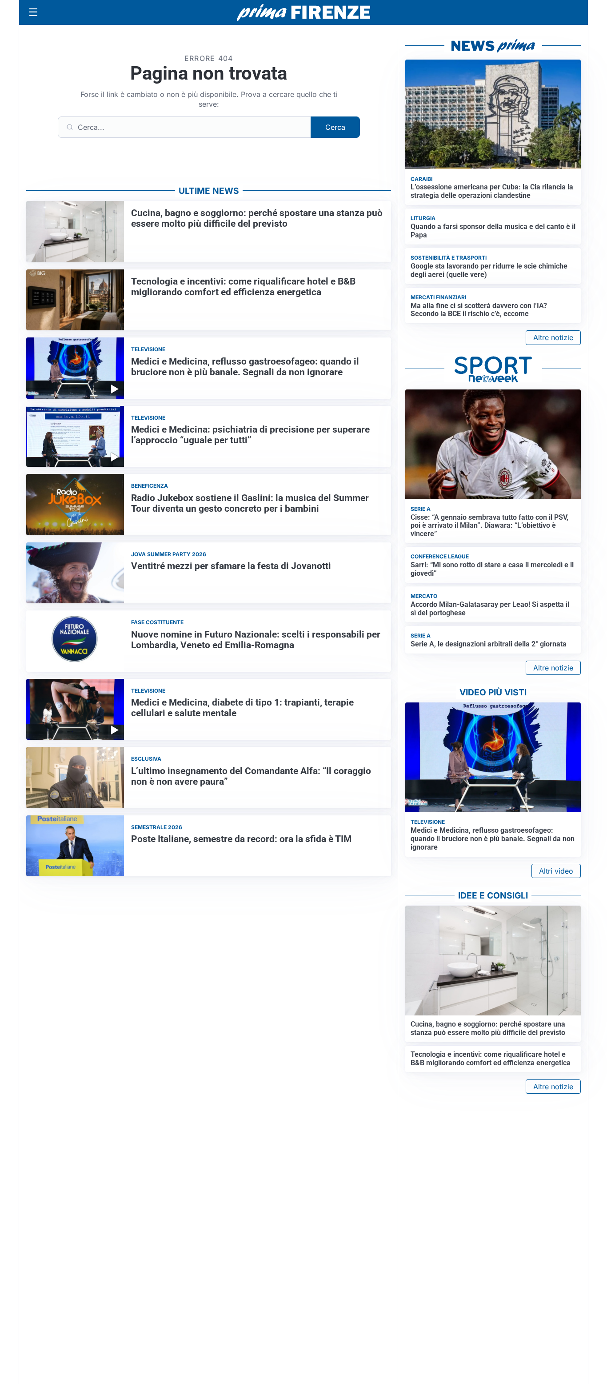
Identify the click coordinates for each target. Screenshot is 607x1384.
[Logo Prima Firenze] (303, 12)
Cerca (335, 127)
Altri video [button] (556, 871)
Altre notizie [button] (553, 337)
